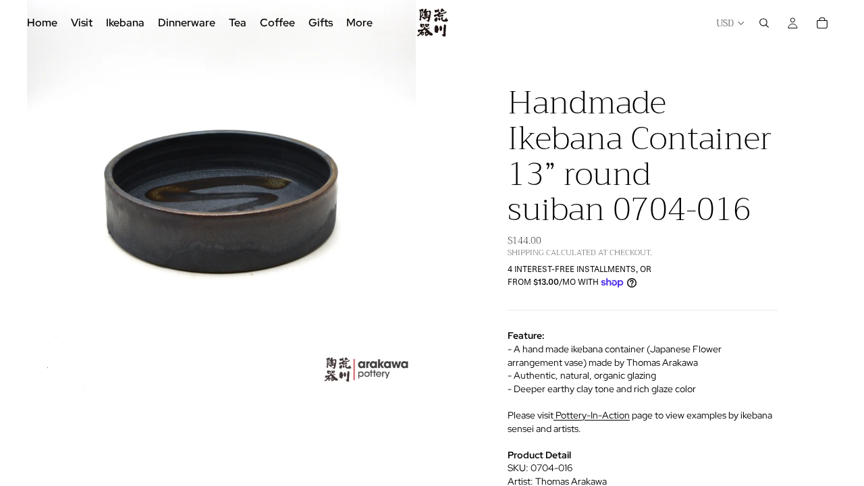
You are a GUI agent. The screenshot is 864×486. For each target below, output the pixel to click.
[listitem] (359, 22)
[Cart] (822, 23)
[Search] (764, 23)
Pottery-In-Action (592, 415)
